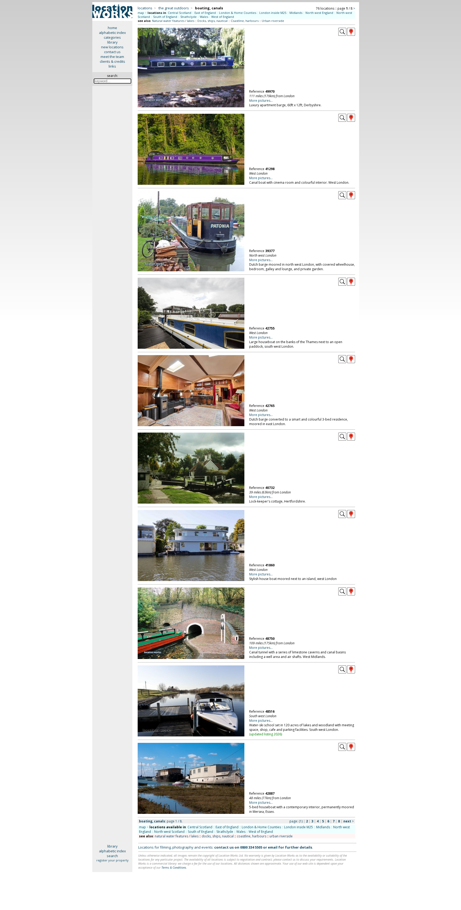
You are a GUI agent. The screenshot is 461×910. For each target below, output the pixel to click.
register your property (112, 860)
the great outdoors (173, 8)
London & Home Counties (237, 13)
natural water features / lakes (176, 836)
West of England (222, 17)
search (112, 855)
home (112, 27)
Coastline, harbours (245, 21)
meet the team (112, 56)
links (112, 66)
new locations (112, 47)
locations (145, 8)
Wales (204, 17)
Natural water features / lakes (173, 21)
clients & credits (112, 61)
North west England (319, 13)
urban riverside (281, 836)
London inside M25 (272, 13)
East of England (205, 13)
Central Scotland (179, 13)
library (112, 42)
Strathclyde (188, 17)
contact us (112, 51)
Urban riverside (273, 21)
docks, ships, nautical (218, 836)
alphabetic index (112, 32)
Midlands (295, 13)
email (272, 847)
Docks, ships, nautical (212, 21)
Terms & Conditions (173, 867)
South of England (165, 17)
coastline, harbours (251, 836)
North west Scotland (169, 831)
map (141, 13)
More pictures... (261, 100)
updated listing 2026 (265, 734)
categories (112, 37)
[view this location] (342, 34)
